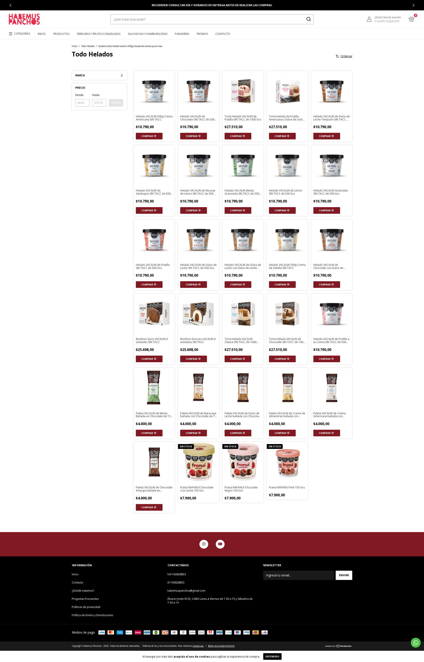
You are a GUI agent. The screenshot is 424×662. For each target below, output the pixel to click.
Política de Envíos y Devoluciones (92, 615)
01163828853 (175, 582)
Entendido (272, 656)
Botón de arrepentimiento (221, 645)
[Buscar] (308, 19)
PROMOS (202, 34)
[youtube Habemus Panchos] (220, 544)
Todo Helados (88, 46)
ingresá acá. (198, 645)
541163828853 (176, 574)
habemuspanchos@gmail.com (186, 591)
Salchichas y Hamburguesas (147, 34)
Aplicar (116, 102)
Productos (61, 34)
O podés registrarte (387, 21)
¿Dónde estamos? (83, 591)
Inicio (42, 34)
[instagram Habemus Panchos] (203, 544)
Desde (79, 95)
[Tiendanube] (338, 646)
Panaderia (182, 34)
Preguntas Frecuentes (85, 599)
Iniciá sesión (392, 17)
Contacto (222, 34)
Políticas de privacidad (86, 607)
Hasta (95, 95)
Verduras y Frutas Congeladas (98, 34)
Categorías (22, 34)
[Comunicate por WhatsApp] (416, 643)
